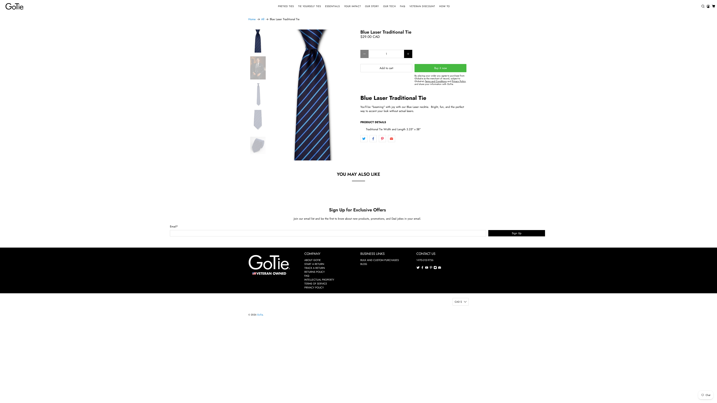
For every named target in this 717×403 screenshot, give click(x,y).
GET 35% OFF (358, 225)
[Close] (410, 167)
